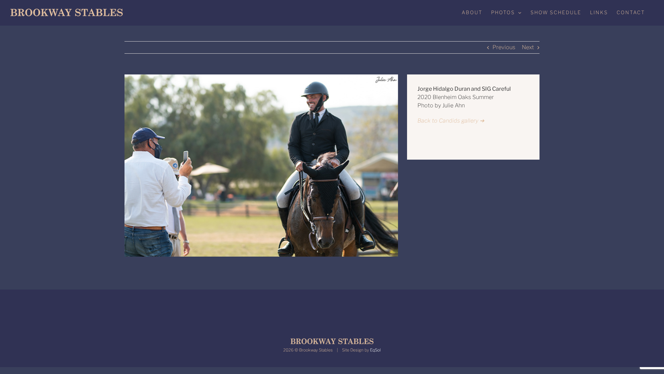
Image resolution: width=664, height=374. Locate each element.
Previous (503, 47)
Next (528, 47)
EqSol (375, 350)
